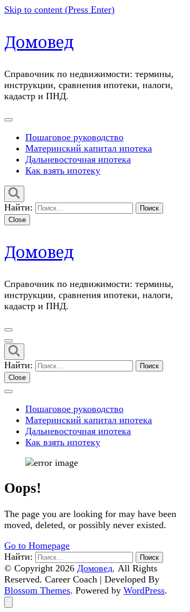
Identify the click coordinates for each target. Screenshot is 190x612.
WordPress (144, 590)
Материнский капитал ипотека (88, 148)
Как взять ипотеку (62, 170)
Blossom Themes (37, 590)
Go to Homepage (37, 545)
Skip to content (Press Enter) (59, 9)
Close (17, 220)
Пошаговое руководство (74, 137)
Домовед (39, 42)
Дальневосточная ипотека (78, 159)
